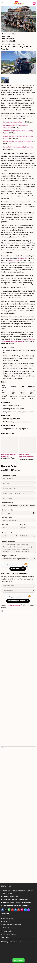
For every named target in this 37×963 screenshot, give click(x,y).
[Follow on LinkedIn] (15, 909)
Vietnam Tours (8, 918)
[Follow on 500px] (25, 909)
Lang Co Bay (22, 258)
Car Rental (6, 922)
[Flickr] (21, 909)
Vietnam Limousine (9, 934)
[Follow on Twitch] (28, 909)
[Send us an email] (5, 909)
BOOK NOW (18, 960)
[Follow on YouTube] (18, 909)
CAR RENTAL (5, 44)
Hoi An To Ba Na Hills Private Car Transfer (17, 142)
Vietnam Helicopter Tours (12, 925)
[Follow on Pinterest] (12, 909)
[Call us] (9, 909)
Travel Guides (7, 931)
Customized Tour (9, 928)
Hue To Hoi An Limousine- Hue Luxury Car (26, 456)
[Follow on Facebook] (2, 909)
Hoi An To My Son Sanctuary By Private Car (18, 147)
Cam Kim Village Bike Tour (12, 131)
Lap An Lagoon (13, 260)
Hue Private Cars (18, 44)
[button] (2, 3)
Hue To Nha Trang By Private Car (8, 455)
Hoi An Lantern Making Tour (12, 122)
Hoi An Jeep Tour (9, 125)
